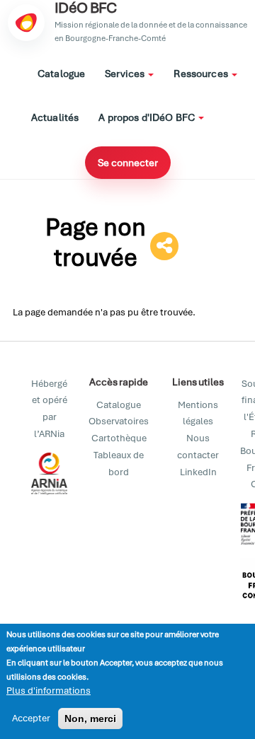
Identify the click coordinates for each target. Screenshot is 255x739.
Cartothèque (119, 438)
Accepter (31, 718)
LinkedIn (198, 472)
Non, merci (90, 718)
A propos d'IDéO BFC (147, 117)
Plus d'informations (48, 691)
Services (126, 73)
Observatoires (119, 421)
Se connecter (128, 162)
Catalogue (61, 73)
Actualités (55, 117)
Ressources (202, 73)
